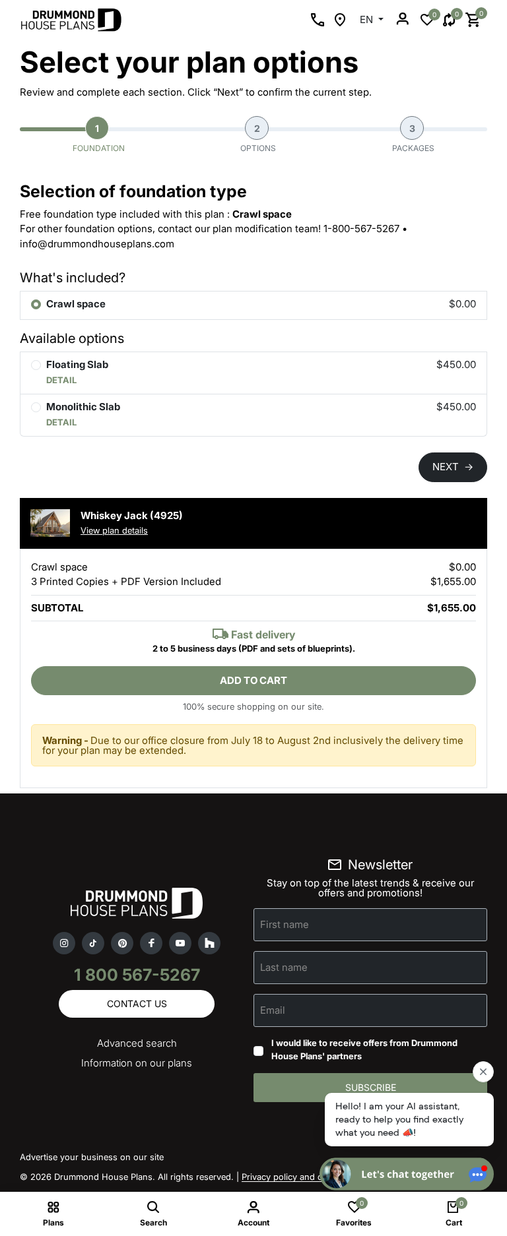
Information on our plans (136, 1063)
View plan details (114, 530)
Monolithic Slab (83, 406)
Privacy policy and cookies (295, 1176)
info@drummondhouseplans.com (97, 243)
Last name (284, 967)
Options (258, 138)
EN (368, 19)
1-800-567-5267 (361, 228)
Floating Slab (77, 364)
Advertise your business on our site (92, 1157)
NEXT (452, 466)
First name (284, 924)
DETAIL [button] (61, 380)
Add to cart (253, 680)
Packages (413, 138)
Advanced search (137, 1043)
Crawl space (76, 303)
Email (272, 1010)
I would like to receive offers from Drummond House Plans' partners (364, 1049)
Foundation (99, 138)
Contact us (137, 1003)
